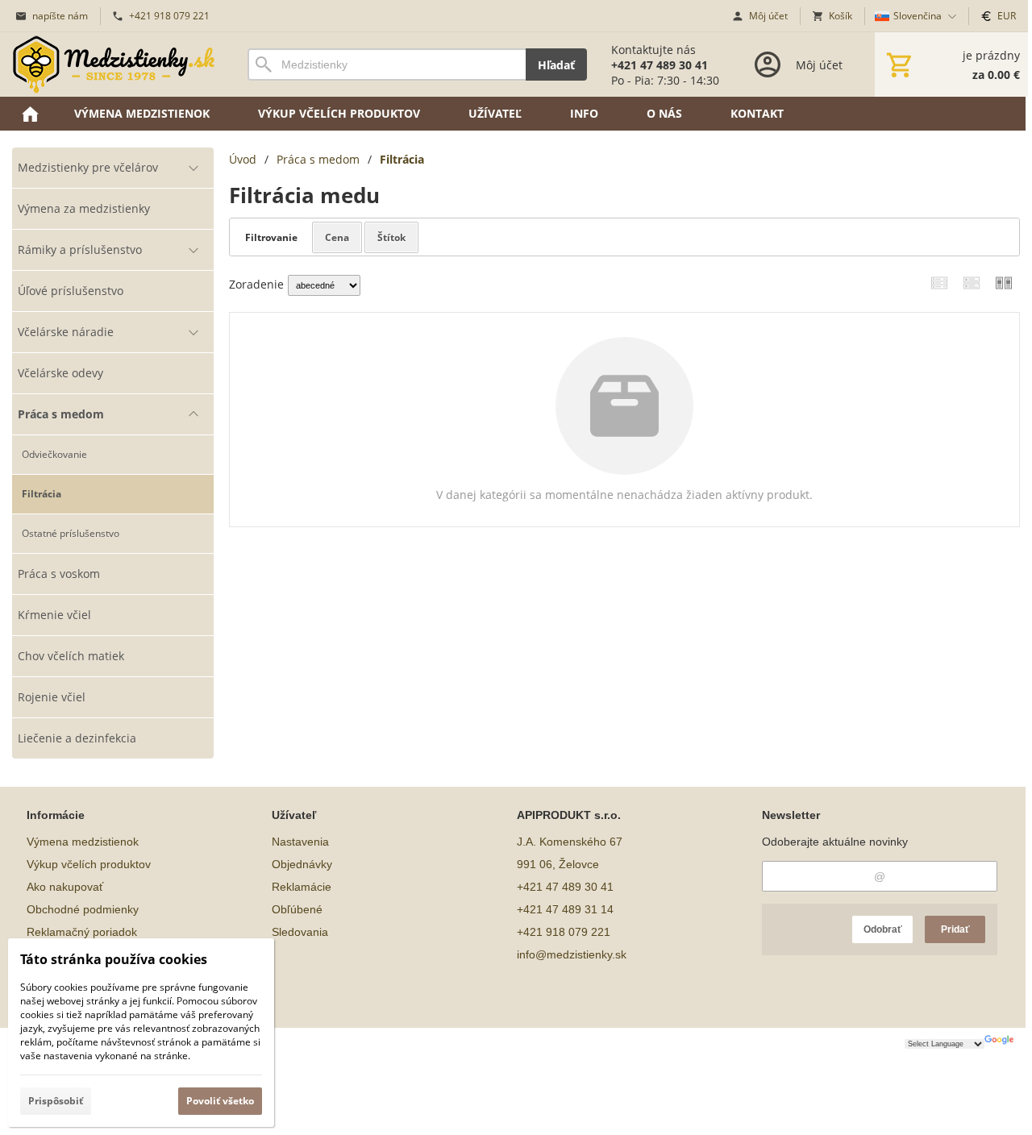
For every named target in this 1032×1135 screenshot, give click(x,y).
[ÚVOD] (30, 114)
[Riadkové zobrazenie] (939, 282)
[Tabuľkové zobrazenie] (971, 282)
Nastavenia (300, 841)
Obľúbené (297, 909)
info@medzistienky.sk (571, 954)
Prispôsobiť (55, 1101)
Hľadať (556, 65)
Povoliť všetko (220, 1101)
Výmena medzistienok (83, 841)
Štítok (391, 237)
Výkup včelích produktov (89, 864)
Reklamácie (301, 886)
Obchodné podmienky (83, 909)
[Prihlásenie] (797, 64)
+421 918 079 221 (563, 931)
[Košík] (951, 64)
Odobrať (882, 929)
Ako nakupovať (65, 886)
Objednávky (302, 864)
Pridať (955, 929)
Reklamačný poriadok (82, 931)
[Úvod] (113, 64)
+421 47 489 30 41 (565, 886)
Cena (337, 237)
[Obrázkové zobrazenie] (1004, 282)
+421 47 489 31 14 (565, 909)
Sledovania (300, 931)
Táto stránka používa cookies (113, 959)
